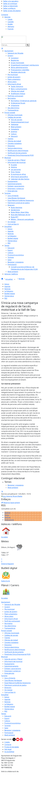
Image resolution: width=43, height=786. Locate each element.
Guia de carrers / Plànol (13, 659)
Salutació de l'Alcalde (12, 604)
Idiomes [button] (7, 17)
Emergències (9, 673)
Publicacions (9, 520)
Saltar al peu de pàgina (11, 11)
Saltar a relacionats (10, 6)
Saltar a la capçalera (10, 1)
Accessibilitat (9, 752)
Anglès (10, 24)
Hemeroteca (9, 296)
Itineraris (7, 687)
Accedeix (4, 537)
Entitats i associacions (12, 668)
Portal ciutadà (6, 631)
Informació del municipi (13, 661)
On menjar (8, 690)
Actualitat (9, 279)
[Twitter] (14, 739)
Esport (6, 718)
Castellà (11, 22)
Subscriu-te (5, 581)
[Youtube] (18, 739)
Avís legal (7, 749)
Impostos (8, 645)
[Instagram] (21, 739)
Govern (7, 607)
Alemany (11, 26)
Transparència (9, 628)
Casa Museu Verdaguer (13, 680)
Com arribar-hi (10, 692)
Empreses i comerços (12, 671)
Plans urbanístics (10, 614)
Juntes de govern (10, 612)
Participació (8, 733)
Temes (3, 714)
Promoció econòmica (12, 723)
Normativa (8, 623)
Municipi (4, 657)
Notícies (22, 279)
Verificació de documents (14, 652)
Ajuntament (5, 602)
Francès (11, 29)
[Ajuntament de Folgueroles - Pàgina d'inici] (13, 39)
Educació (7, 716)
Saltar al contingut (10, 3)
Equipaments (9, 664)
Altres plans (8, 616)
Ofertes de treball (11, 640)
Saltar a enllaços (9, 8)
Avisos (6, 284)
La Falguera (8, 291)
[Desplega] (14, 279)
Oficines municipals (11, 633)
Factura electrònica (11, 647)
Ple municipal (9, 609)
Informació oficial (11, 619)
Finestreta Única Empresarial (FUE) (17, 654)
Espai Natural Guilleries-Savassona (17, 683)
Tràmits (7, 638)
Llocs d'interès (9, 678)
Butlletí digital (9, 293)
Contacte (4, 15)
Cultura (7, 721)
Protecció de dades (11, 747)
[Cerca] (28, 45)
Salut (6, 728)
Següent (11, 564)
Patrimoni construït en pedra (15, 685)
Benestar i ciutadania (12, 730)
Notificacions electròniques (14, 650)
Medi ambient (9, 735)
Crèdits (7, 742)
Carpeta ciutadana (11, 642)
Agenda (7, 286)
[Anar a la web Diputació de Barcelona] (21, 779)
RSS (5, 298)
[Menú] (2, 48)
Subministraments (11, 666)
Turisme (4, 676)
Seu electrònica (10, 626)
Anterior (4, 564)
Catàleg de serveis (11, 635)
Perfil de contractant (12, 621)
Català (10, 19)
